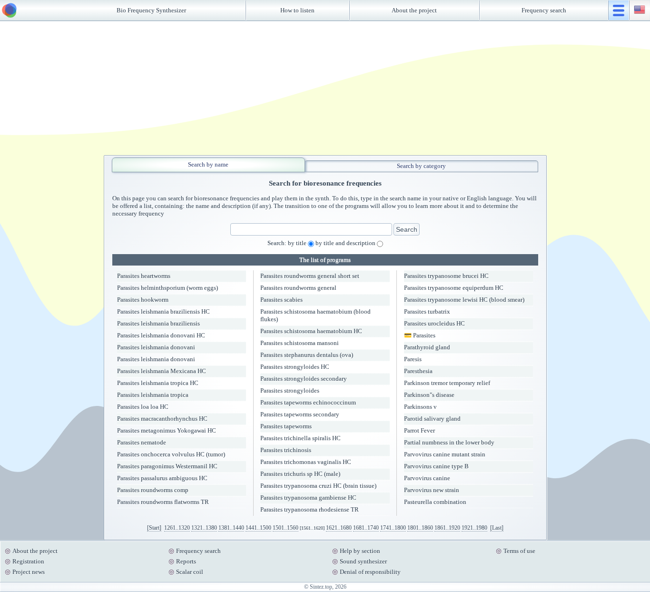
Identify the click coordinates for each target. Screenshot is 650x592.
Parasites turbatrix (427, 311)
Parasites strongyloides (289, 390)
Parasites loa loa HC (142, 406)
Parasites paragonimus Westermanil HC (167, 466)
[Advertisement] (325, 88)
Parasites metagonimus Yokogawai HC (166, 430)
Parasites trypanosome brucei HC (446, 275)
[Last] (496, 527)
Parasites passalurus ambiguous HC (162, 478)
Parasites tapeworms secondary (299, 414)
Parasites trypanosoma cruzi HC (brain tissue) (318, 485)
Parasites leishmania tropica (152, 394)
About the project (414, 10)
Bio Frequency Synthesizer (151, 10)
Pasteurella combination (435, 501)
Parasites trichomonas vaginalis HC (305, 461)
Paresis (413, 359)
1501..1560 (285, 527)
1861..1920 (447, 527)
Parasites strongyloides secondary (303, 378)
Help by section (360, 550)
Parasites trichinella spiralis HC (300, 438)
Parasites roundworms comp (152, 489)
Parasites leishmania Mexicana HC (161, 371)
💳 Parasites (419, 335)
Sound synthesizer (363, 561)
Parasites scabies (281, 299)
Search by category (421, 165)
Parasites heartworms (143, 275)
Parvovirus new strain (431, 489)
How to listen (297, 10)
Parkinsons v (420, 406)
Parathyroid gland (427, 347)
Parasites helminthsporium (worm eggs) (167, 287)
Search (406, 229)
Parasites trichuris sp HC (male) (300, 473)
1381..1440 (231, 527)
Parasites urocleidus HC (434, 323)
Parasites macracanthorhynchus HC (162, 418)
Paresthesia (418, 371)
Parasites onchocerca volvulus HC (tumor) (171, 454)
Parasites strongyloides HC (294, 366)
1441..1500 (258, 527)
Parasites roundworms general (298, 287)
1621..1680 (339, 527)
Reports (186, 561)
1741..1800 (393, 527)
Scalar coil (189, 571)
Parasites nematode (141, 442)
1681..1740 (366, 527)
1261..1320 (177, 527)
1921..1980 (474, 527)
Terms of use (519, 550)
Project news (28, 571)
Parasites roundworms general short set (309, 275)
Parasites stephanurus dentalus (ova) (306, 354)
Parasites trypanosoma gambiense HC (308, 497)
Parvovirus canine (427, 478)
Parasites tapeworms (286, 426)
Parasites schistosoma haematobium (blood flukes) (315, 315)
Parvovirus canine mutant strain (444, 454)
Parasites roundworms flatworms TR (163, 501)
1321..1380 (204, 527)
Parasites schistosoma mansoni (299, 342)
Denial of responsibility (370, 571)
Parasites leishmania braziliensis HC (163, 311)
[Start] (154, 527)
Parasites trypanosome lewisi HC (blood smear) (464, 299)
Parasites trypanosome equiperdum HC (453, 287)
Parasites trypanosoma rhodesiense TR (309, 509)
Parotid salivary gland (432, 418)
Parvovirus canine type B (436, 466)
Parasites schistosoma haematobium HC (311, 331)
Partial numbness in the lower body (449, 442)
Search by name (208, 164)
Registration (28, 561)
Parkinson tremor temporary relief (447, 382)
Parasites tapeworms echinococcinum (308, 402)
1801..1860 (420, 527)
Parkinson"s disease (429, 394)
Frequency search (544, 10)
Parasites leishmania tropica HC (157, 382)
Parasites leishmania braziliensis (158, 323)
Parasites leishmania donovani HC (161, 335)
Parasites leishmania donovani (156, 347)
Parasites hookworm (142, 299)
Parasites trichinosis (285, 450)
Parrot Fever (419, 430)
